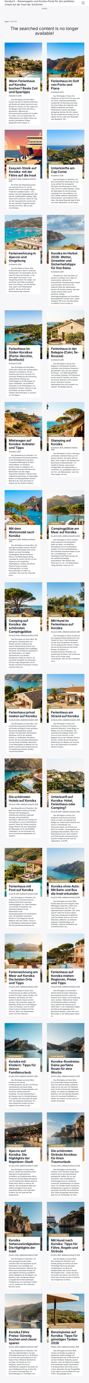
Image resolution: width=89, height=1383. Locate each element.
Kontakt (44, 8)
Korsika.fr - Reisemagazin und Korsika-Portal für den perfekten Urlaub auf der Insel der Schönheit (39, 3)
